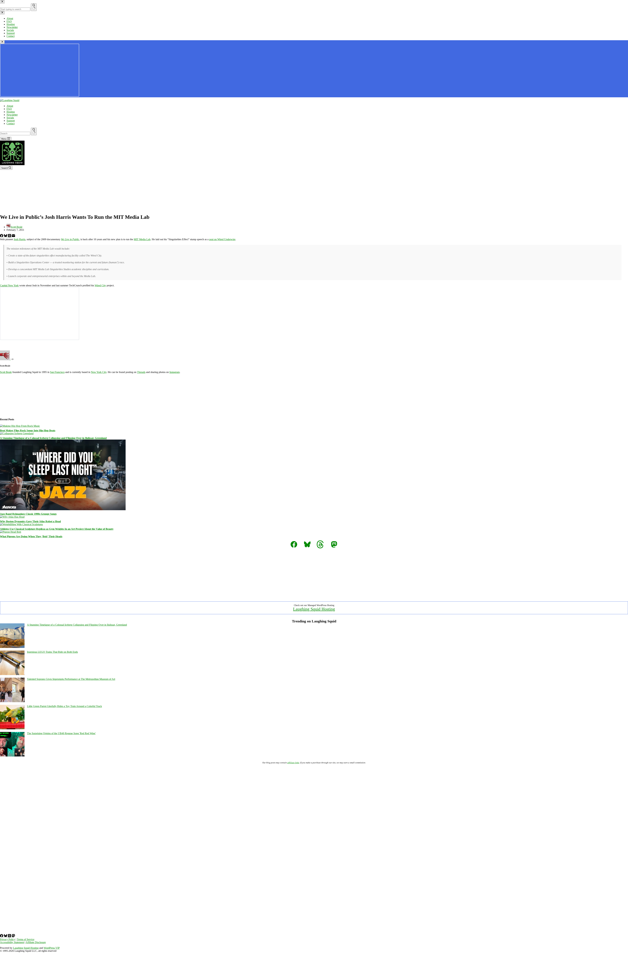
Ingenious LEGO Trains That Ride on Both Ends (52, 652)
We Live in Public (70, 239)
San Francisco (57, 372)
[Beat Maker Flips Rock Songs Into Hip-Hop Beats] (20, 426)
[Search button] (34, 131)
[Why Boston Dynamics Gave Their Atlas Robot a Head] (12, 516)
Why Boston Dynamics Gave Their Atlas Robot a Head (30, 521)
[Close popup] (2, 42)
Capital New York (9, 285)
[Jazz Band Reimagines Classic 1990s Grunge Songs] (63, 509)
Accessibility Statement (12, 942)
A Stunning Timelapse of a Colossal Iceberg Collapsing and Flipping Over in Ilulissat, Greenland (53, 438)
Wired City (100, 285)
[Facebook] (2, 236)
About (10, 105)
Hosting (11, 111)
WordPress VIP (52, 947)
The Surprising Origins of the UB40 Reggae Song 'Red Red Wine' (61, 733)
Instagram (174, 372)
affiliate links (293, 762)
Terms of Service (25, 939)
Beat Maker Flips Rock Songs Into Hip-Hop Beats (27, 430)
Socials (10, 117)
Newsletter (12, 114)
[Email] (13, 236)
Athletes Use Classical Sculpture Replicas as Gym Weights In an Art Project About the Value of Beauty (56, 529)
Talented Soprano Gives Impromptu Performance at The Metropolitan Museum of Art (71, 679)
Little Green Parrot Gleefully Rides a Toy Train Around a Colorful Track (64, 706)
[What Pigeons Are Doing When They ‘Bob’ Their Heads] (10, 531)
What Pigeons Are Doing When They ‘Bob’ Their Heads (31, 536)
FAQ (9, 108)
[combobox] (15, 133)
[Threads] (10, 236)
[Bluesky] (6, 236)
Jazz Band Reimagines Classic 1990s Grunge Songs (28, 513)
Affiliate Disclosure (36, 942)
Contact (11, 123)
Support (11, 120)
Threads (141, 372)
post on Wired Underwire (222, 239)
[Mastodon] (13, 936)
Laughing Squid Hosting (314, 609)
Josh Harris (19, 239)
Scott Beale (6, 372)
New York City (98, 372)
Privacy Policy (7, 939)
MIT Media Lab (142, 239)
